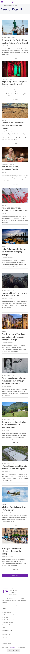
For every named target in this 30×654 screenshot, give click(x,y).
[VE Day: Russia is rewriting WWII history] (15, 494)
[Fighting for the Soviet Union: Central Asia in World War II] (15, 27)
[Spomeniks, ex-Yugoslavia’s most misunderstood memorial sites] (15, 409)
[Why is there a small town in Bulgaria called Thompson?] (15, 453)
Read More (15, 58)
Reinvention (5, 617)
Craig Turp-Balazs (6, 45)
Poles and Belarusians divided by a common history (15, 209)
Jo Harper (4, 172)
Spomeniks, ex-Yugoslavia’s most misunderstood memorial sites (14, 425)
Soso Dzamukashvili (6, 87)
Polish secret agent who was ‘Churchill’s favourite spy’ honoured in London (14, 381)
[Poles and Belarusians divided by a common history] (15, 195)
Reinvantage (12, 647)
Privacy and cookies (6, 643)
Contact (4, 637)
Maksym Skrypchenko (7, 512)
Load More (15, 575)
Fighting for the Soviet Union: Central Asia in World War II (15, 41)
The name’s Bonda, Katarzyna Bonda (10, 168)
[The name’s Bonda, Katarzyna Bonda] (15, 154)
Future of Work (6, 624)
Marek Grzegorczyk (6, 386)
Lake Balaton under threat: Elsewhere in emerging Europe (14, 252)
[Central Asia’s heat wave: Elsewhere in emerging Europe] (15, 110)
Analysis (4, 120)
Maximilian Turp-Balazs (7, 298)
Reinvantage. (12, 598)
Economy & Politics (7, 612)
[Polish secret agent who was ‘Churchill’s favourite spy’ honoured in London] (15, 365)
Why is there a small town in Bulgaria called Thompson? (14, 467)
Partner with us (6, 634)
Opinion (4, 504)
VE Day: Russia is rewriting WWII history (14, 508)
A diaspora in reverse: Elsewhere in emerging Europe (12, 551)
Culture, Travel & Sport (8, 37)
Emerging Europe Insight (7, 131)
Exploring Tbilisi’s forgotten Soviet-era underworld (14, 82)
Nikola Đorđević (5, 430)
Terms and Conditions (7, 644)
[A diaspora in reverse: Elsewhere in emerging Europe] (15, 536)
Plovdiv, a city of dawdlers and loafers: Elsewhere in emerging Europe (13, 337)
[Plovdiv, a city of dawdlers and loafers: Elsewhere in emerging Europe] (15, 321)
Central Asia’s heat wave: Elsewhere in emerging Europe (13, 125)
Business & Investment (8, 619)
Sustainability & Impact (8, 622)
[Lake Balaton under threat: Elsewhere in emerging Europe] (15, 236)
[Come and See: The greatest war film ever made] (15, 280)
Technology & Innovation (8, 614)
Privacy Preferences (13, 650)
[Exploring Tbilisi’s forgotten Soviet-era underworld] (15, 69)
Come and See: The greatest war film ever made (14, 294)
